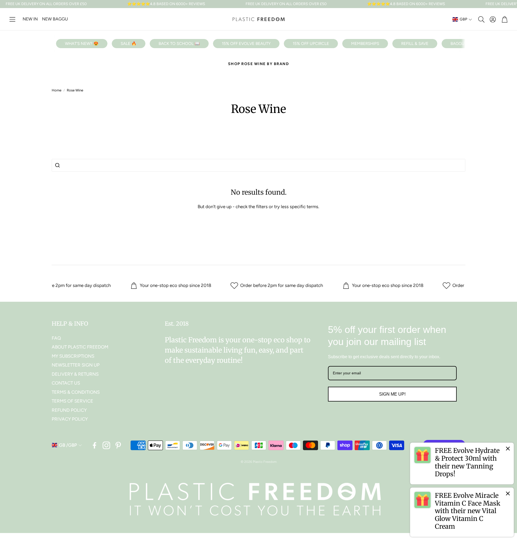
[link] (462, 463)
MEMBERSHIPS (365, 43)
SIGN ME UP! (392, 394)
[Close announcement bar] (512, 4)
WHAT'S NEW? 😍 (82, 43)
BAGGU (457, 43)
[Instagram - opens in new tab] (106, 445)
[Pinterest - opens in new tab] (118, 445)
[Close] (508, 448)
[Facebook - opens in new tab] (94, 445)
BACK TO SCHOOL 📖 (179, 43)
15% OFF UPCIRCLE (311, 43)
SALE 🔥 (129, 43)
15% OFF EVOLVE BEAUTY (246, 43)
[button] (12, 19)
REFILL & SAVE (414, 43)
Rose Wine (75, 90)
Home (56, 90)
